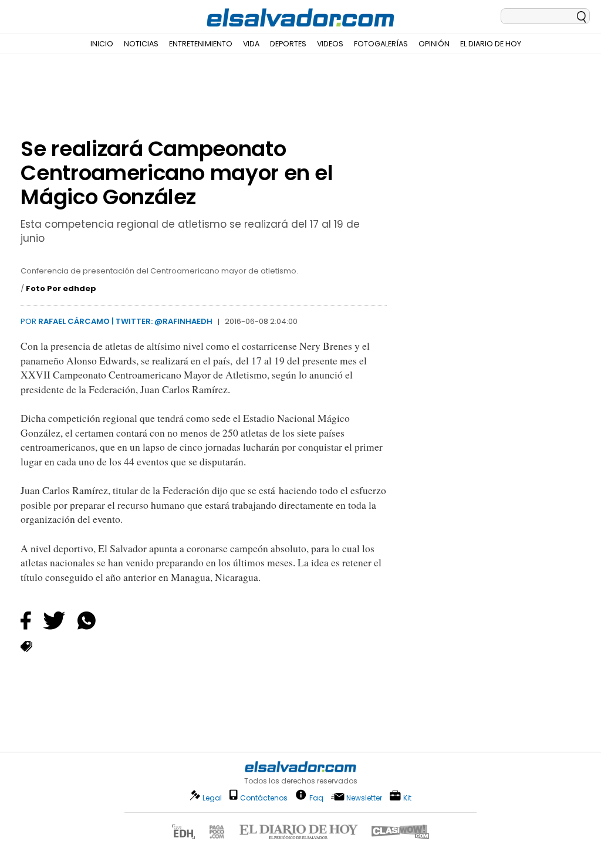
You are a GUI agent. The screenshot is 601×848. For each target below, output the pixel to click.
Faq (316, 797)
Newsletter (364, 798)
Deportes (288, 44)
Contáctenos (264, 798)
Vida (251, 44)
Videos (330, 44)
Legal (212, 798)
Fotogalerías (381, 44)
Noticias (141, 44)
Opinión (434, 44)
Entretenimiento (200, 44)
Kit (407, 797)
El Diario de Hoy (490, 44)
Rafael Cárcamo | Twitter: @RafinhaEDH (125, 321)
